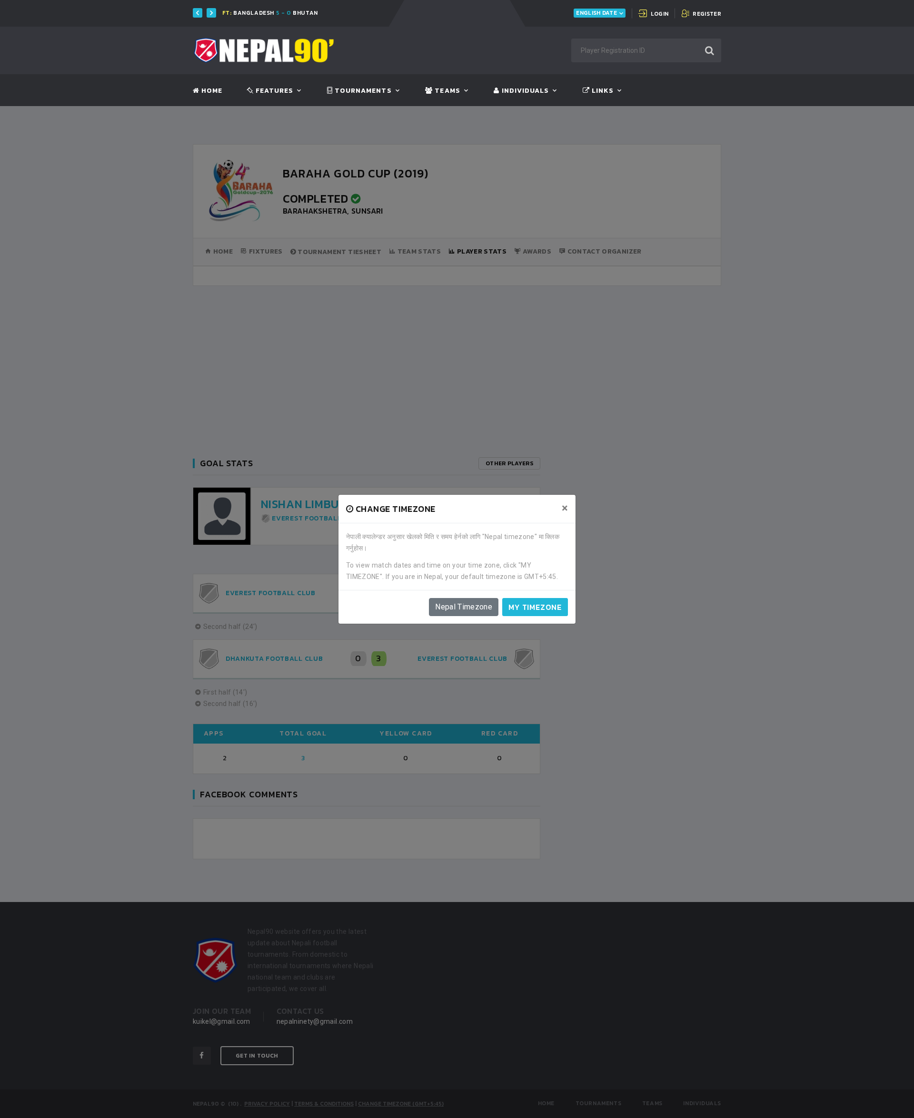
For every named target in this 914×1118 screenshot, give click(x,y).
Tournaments (362, 91)
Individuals (524, 91)
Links (602, 91)
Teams (446, 91)
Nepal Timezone (463, 606)
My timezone (535, 607)
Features (273, 91)
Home (210, 91)
